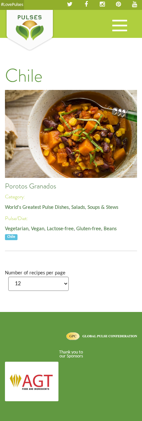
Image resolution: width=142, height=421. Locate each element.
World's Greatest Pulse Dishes (37, 207)
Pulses (29, 30)
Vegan (37, 229)
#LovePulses (12, 4)
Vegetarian (16, 229)
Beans (110, 229)
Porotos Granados (30, 186)
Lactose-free (60, 229)
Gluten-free (88, 229)
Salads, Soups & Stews (94, 207)
